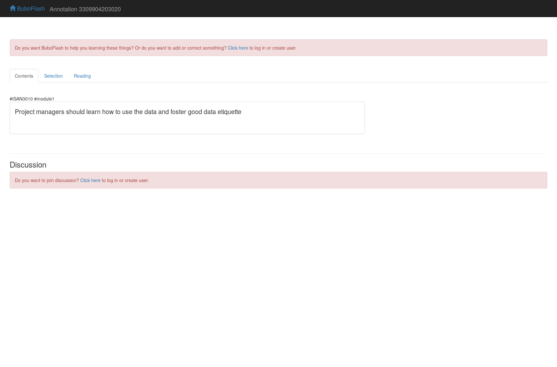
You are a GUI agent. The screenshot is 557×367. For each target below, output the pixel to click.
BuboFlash (30, 8)
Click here (238, 47)
